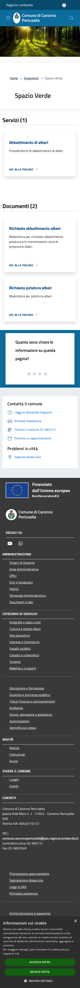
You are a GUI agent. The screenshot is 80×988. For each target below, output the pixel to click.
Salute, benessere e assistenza (30, 714)
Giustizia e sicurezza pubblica (29, 694)
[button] (40, 980)
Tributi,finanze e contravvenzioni (32, 701)
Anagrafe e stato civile (25, 622)
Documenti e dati (21, 602)
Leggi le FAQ (18, 886)
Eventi (13, 786)
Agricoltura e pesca (22, 727)
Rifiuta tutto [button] (40, 972)
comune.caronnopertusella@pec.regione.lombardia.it (40, 838)
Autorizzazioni (19, 721)
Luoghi (14, 779)
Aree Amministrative (24, 569)
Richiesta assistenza (23, 893)
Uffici (13, 575)
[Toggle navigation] (8, 17)
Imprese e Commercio (24, 641)
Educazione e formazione (26, 688)
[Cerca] (71, 18)
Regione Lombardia (19, 4)
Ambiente (16, 707)
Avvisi (13, 761)
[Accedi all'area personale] (64, 5)
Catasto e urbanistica (24, 655)
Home (14, 78)
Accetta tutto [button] (40, 962)
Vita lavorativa (19, 635)
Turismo (15, 661)
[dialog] (40, 952)
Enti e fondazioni (21, 582)
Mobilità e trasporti (22, 668)
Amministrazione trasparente (29, 913)
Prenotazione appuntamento (29, 873)
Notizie (14, 747)
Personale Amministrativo (27, 595)
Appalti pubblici (20, 648)
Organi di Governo (22, 562)
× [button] (75, 921)
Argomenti (31, 78)
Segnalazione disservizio (26, 880)
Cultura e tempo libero (25, 628)
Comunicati (17, 754)
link (17, 953)
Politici (14, 588)
